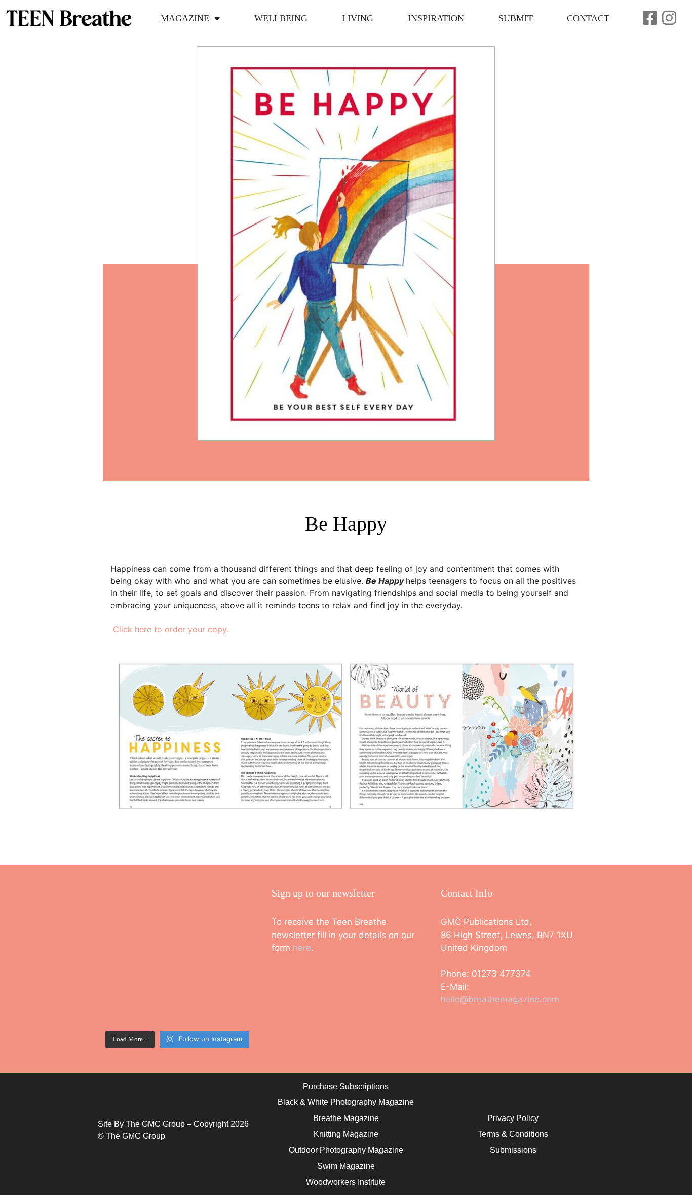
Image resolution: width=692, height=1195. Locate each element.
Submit (515, 18)
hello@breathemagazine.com (500, 999)
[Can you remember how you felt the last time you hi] (139, 1002)
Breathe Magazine (346, 1118)
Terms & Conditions (513, 1134)
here (302, 948)
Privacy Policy (513, 1118)
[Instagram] (669, 17)
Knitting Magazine (346, 1134)
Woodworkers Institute (346, 1182)
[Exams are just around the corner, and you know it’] (216, 957)
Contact (588, 18)
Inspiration (436, 18)
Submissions (513, 1150)
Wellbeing (280, 18)
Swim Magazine (346, 1166)
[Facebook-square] (650, 17)
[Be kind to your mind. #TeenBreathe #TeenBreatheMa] (216, 911)
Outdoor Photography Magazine (346, 1150)
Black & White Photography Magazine (346, 1102)
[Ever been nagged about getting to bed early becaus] (139, 957)
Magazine (185, 18)
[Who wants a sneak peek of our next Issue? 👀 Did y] (139, 911)
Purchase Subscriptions (346, 1086)
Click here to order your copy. (170, 629)
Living (357, 18)
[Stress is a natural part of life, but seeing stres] (216, 1002)
